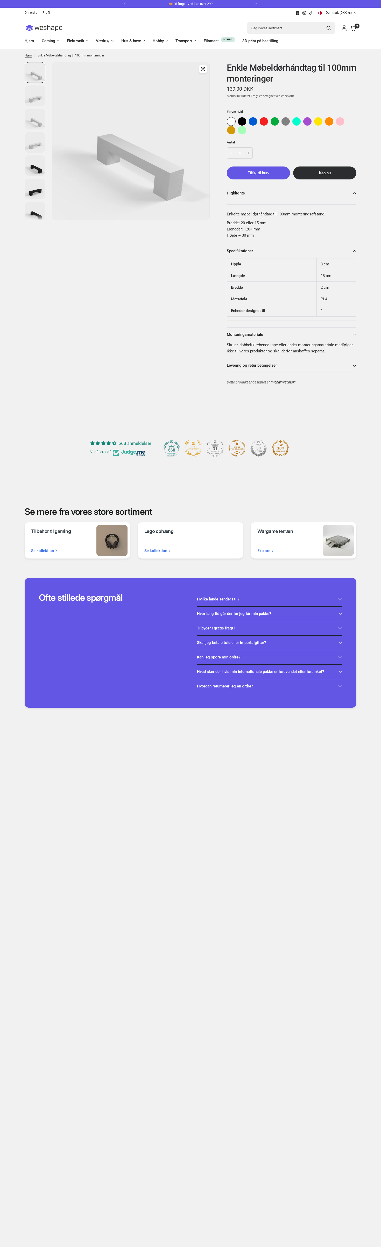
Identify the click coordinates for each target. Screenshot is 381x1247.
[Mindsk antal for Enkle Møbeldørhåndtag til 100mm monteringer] (231, 153)
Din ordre (31, 13)
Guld (231, 130)
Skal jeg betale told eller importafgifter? (231, 642)
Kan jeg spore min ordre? (218, 657)
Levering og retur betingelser (252, 365)
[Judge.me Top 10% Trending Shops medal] (280, 448)
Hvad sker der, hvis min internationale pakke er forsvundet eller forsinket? (260, 671)
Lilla (307, 121)
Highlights (236, 193)
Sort (242, 121)
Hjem (28, 55)
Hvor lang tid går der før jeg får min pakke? (234, 613)
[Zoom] (203, 69)
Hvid (231, 121)
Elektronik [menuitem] (75, 41)
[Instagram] (304, 13)
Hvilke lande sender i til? (218, 599)
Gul (318, 121)
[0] (352, 28)
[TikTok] (311, 13)
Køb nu (325, 173)
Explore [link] (263, 551)
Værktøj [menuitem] (103, 41)
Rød (264, 121)
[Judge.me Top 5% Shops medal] (258, 448)
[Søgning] (328, 28)
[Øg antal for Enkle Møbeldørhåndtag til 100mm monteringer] (248, 153)
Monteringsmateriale (245, 334)
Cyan (296, 121)
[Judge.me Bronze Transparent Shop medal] (237, 448)
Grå (285, 121)
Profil (46, 13)
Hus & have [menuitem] (131, 41)
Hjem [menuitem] (29, 41)
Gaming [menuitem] (48, 41)
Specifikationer (240, 251)
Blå (253, 121)
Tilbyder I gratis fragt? (216, 628)
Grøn (275, 121)
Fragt (254, 96)
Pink (340, 121)
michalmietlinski (283, 382)
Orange (329, 121)
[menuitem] (32, 13)
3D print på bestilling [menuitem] (260, 41)
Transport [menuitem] (183, 41)
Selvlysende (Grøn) (242, 130)
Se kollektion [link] (42, 551)
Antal (231, 142)
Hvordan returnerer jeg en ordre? (225, 686)
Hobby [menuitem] (158, 41)
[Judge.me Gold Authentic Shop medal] (193, 448)
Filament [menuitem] (211, 41)
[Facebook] (297, 13)
